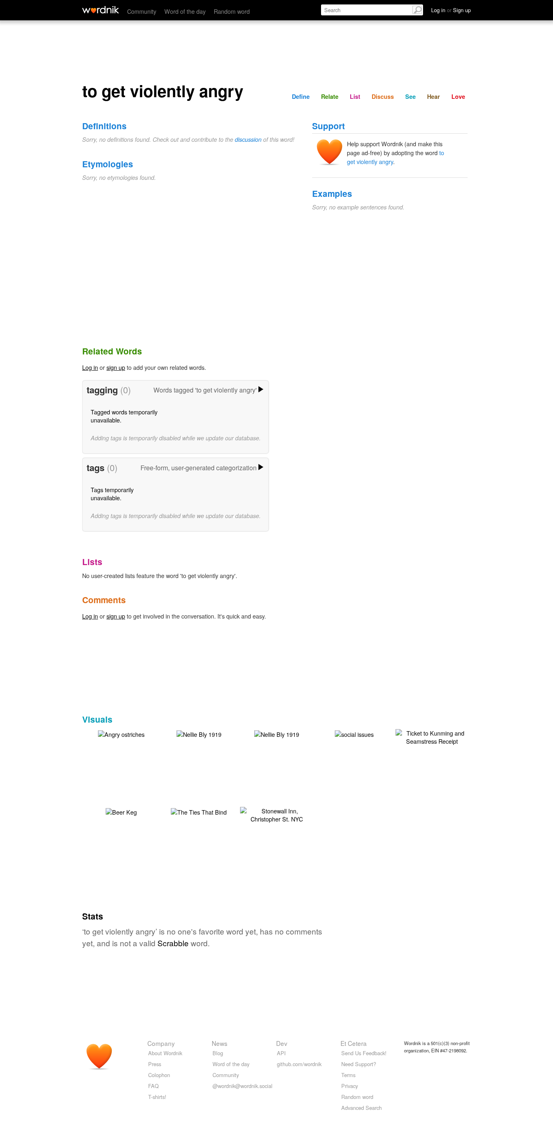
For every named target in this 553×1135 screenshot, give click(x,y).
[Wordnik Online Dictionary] (100, 9)
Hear (433, 96)
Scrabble (173, 942)
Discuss (383, 96)
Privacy (349, 1086)
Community (141, 11)
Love (458, 96)
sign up (115, 367)
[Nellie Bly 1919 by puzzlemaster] (199, 733)
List (355, 96)
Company (161, 1043)
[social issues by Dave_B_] (354, 733)
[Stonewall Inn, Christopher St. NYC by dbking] (276, 814)
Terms (348, 1075)
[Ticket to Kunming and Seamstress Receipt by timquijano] (432, 736)
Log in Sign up (451, 10)
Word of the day (185, 11)
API (281, 1053)
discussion (248, 139)
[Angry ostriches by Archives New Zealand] (121, 733)
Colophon (159, 1075)
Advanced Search (361, 1108)
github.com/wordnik (299, 1064)
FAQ (153, 1086)
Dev (281, 1043)
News (220, 1043)
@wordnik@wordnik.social (242, 1086)
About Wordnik (165, 1053)
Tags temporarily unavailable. (112, 493)
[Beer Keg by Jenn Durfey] (121, 811)
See (410, 96)
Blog (218, 1053)
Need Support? (358, 1064)
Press (154, 1064)
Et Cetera (353, 1043)
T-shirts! (157, 1097)
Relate (329, 96)
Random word (232, 11)
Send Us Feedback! (364, 1053)
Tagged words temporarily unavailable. (124, 415)
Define (301, 96)
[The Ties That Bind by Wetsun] (199, 811)
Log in (90, 367)
